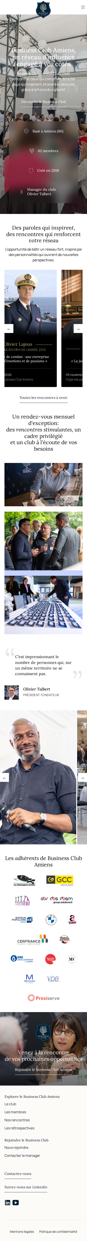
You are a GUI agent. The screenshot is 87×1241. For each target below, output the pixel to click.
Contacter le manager (22, 1155)
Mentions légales (22, 1231)
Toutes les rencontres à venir (43, 397)
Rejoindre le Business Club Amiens (43, 1069)
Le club (10, 1103)
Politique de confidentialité (58, 1231)
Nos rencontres (17, 1120)
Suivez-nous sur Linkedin (25, 1187)
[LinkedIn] (7, 1202)
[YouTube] (15, 1202)
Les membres (15, 1111)
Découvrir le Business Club (43, 101)
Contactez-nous (17, 1173)
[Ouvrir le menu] (83, 7)
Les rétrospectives (19, 1128)
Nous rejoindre (16, 1147)
